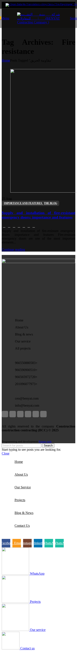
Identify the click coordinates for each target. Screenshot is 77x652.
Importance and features (23, 203)
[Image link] (38, 262)
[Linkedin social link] (18, 226)
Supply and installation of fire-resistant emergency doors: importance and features (38, 215)
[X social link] (9, 226)
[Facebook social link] (4, 226)
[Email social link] (12, 414)
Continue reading (13, 249)
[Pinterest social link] (14, 226)
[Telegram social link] (33, 226)
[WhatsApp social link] (23, 226)
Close (5, 453)
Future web (45, 441)
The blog (50, 203)
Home (6, 60)
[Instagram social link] (20, 414)
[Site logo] (38, 22)
